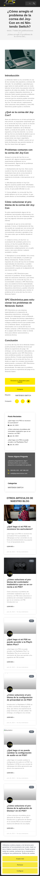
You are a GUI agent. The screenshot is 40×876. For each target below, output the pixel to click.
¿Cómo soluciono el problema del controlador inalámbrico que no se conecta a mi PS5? (20, 583)
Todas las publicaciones (23, 30)
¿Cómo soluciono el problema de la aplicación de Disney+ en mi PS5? (19, 808)
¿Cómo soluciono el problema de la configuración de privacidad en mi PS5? (20, 697)
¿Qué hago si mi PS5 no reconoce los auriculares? (20, 527)
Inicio (9, 31)
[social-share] (17, 401)
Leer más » (10, 546)
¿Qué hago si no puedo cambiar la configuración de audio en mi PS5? (19, 752)
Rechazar (20, 865)
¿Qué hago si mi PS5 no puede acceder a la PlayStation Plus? (19, 641)
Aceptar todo (20, 858)
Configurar (20, 871)
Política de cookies (28, 853)
